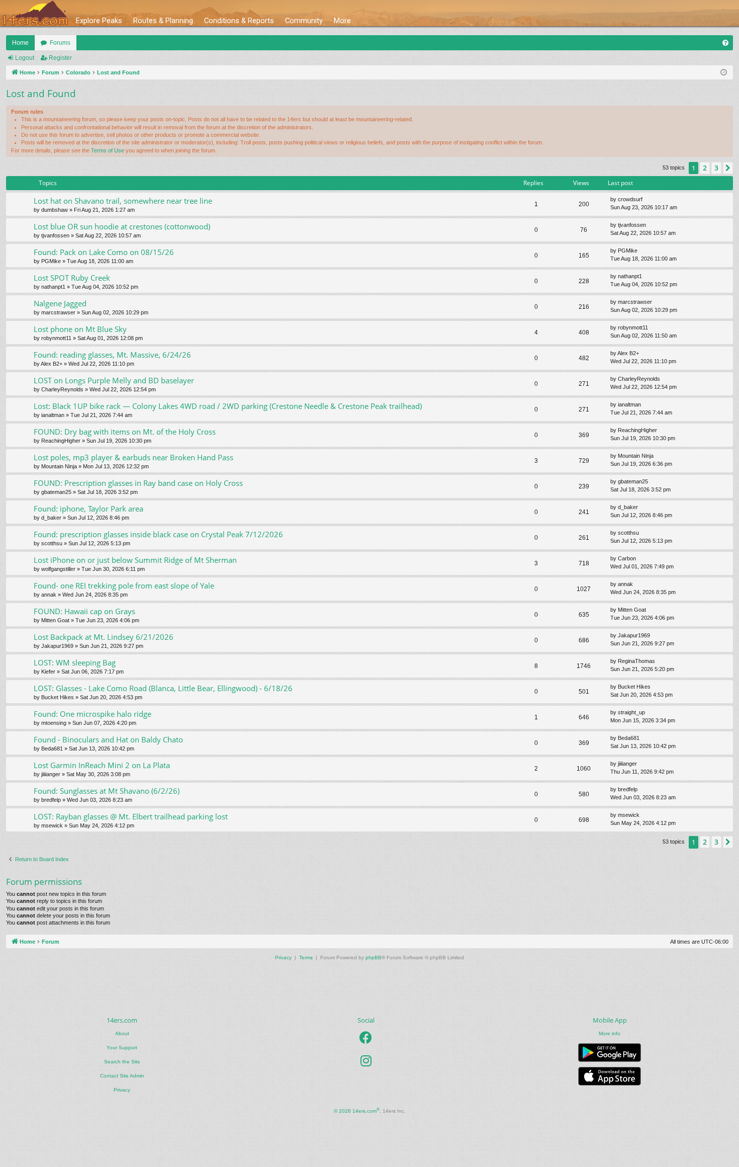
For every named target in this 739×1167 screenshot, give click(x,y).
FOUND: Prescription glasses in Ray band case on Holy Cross (138, 483)
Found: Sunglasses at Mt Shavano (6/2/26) (106, 791)
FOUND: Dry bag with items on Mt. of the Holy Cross (125, 432)
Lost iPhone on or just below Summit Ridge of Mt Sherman (135, 560)
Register (60, 57)
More (342, 20)
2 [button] (705, 168)
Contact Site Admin (122, 1075)
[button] (728, 168)
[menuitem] (725, 42)
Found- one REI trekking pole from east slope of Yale (124, 585)
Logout (24, 57)
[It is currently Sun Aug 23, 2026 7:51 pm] (723, 72)
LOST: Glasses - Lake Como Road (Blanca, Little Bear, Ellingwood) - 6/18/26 (163, 688)
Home (20, 42)
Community (304, 20)
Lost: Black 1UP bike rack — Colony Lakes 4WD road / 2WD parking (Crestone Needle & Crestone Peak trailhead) (228, 406)
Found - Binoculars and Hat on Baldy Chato (108, 739)
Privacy (122, 1090)
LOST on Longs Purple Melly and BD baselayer (114, 380)
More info (609, 1033)
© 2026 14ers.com (357, 1110)
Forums (60, 42)
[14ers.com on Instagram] (366, 1061)
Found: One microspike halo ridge (92, 714)
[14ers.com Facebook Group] (365, 1038)
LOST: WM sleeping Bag (75, 662)
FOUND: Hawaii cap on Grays (84, 611)
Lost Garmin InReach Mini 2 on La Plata (102, 765)
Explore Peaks (99, 20)
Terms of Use (107, 150)
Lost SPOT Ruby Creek (72, 278)
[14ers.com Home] (35, 13)
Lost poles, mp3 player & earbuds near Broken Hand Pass (133, 457)
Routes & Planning (163, 20)
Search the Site (122, 1061)
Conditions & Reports (239, 20)
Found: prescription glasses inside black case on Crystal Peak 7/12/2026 (158, 534)
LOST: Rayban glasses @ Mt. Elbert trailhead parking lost (131, 816)
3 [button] (716, 168)
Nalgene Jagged (60, 303)
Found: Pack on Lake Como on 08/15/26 (104, 252)
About (122, 1033)
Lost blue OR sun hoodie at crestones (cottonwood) (122, 226)
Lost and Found (41, 93)
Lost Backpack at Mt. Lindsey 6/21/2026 (103, 637)
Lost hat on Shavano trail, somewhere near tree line (123, 201)
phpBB (373, 957)
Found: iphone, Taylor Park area (88, 509)
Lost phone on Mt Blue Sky (80, 329)
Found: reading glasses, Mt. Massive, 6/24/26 (112, 355)
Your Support (122, 1047)
